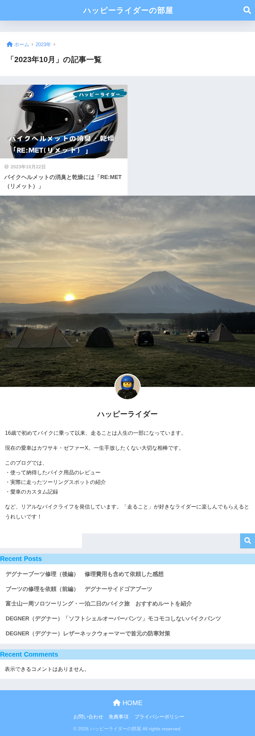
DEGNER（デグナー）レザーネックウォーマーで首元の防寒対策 (88, 633)
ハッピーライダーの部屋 (128, 10)
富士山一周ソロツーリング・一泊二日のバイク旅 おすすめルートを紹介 (99, 603)
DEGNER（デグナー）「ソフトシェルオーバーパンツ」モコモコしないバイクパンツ (113, 618)
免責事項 (118, 716)
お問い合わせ (88, 716)
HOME (131, 702)
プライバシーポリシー (159, 716)
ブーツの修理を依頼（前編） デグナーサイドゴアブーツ (79, 589)
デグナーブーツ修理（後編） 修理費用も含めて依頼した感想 (85, 574)
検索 (247, 540)
